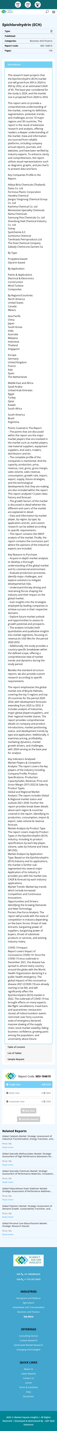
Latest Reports (28, 1373)
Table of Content (16, 1047)
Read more (7, 1147)
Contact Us (28, 1378)
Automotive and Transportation (29, 1307)
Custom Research (28, 1340)
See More (28, 1316)
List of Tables (14, 1053)
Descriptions (14, 64)
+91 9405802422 (32, 1274)
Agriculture (28, 1302)
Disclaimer (28, 1396)
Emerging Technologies (28, 1349)
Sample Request (16, 1059)
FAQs (28, 1391)
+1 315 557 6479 (32, 1279)
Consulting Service (28, 1335)
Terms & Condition (28, 1387)
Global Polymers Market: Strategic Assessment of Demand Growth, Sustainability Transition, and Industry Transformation (27, 1207)
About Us (28, 1369)
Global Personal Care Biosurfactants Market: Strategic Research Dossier (24, 1224)
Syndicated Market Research (28, 1345)
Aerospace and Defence (28, 1298)
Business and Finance (28, 1311)
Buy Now (30, 1110)
